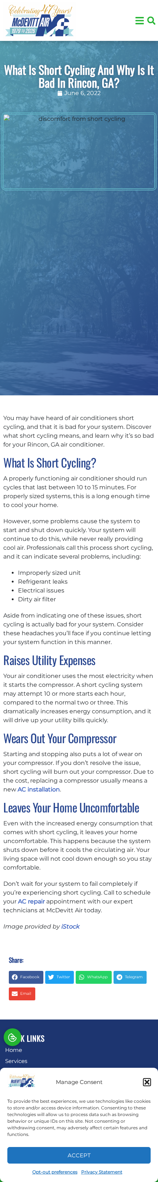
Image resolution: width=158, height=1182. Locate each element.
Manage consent (12, 1037)
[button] (147, 1082)
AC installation (39, 789)
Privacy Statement (101, 1172)
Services (16, 1060)
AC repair (31, 901)
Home (13, 1049)
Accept (79, 1155)
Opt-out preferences (55, 1172)
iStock (70, 926)
